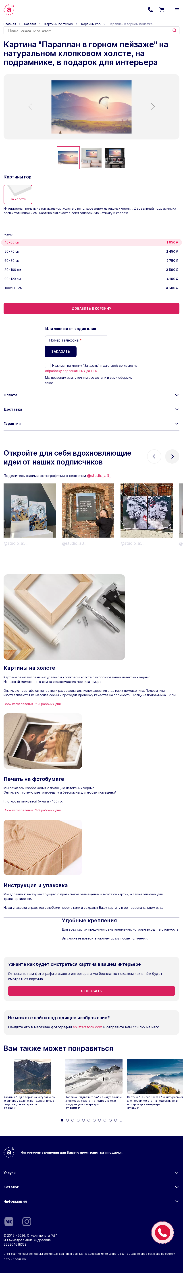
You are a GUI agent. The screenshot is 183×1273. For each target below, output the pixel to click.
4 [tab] (78, 1120)
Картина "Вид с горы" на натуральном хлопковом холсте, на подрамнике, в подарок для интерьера (29, 1100)
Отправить (91, 991)
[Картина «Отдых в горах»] (94, 1076)
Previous (154, 456)
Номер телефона (65, 340)
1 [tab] (62, 1120)
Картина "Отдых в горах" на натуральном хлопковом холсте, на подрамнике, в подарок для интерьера (93, 1100)
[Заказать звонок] (162, 1232)
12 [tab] (121, 1120)
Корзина (161, 10)
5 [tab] (83, 1120)
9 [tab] (105, 1120)
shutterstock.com (87, 1027)
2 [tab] (67, 1120)
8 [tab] (99, 1120)
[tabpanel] (32, 1084)
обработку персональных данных (71, 371)
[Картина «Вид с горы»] (32, 1076)
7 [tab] (94, 1120)
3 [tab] (72, 1120)
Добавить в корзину (91, 308)
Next (172, 456)
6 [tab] (88, 1120)
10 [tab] (110, 1120)
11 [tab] (115, 1120)
